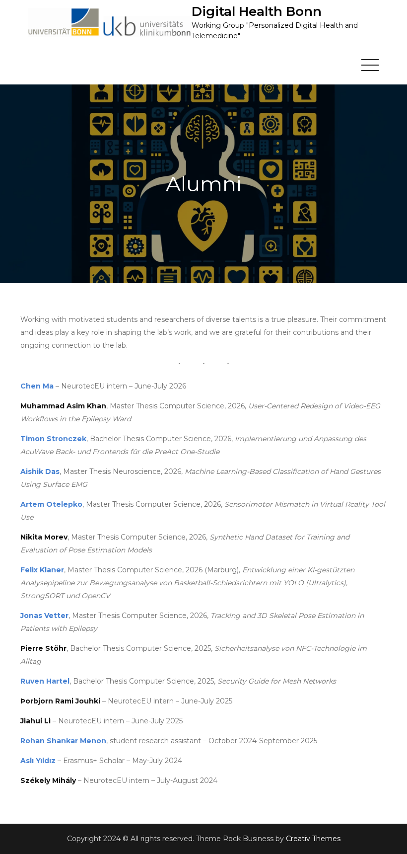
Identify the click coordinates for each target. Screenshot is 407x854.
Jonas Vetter (44, 615)
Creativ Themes (313, 838)
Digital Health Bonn (257, 11)
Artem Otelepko (51, 504)
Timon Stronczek (53, 438)
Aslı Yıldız (38, 760)
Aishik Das (40, 471)
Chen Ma (37, 386)
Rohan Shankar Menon (63, 740)
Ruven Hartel (44, 681)
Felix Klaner (42, 569)
